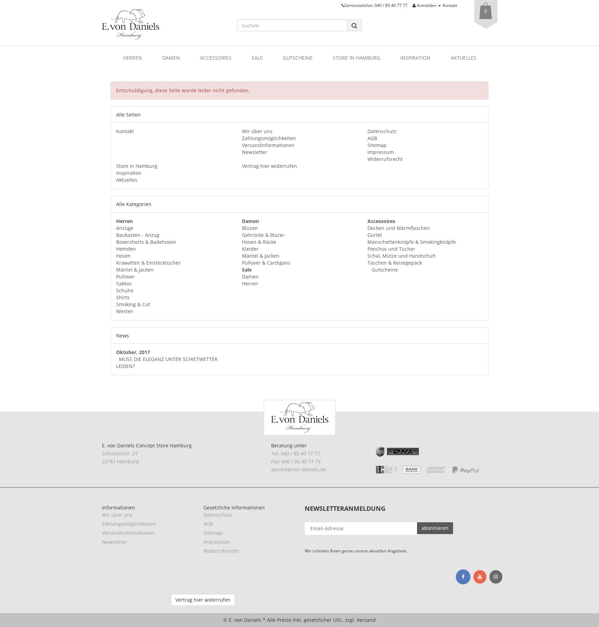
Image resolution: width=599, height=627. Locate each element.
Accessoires (216, 57)
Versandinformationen (268, 145)
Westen (124, 311)
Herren (132, 57)
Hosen (123, 255)
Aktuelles (463, 57)
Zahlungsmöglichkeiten (269, 138)
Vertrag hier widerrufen (269, 166)
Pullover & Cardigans (266, 262)
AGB (372, 138)
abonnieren (435, 528)
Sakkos (124, 283)
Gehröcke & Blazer (263, 235)
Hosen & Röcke (259, 242)
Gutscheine (298, 57)
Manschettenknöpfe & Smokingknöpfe (411, 242)
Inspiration (415, 57)
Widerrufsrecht (385, 159)
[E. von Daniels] (164, 24)
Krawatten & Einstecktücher (148, 262)
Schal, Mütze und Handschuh (401, 255)
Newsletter (254, 152)
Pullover (125, 276)
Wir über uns (257, 131)
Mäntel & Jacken (135, 269)
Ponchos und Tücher (391, 249)
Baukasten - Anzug (137, 235)
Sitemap (377, 145)
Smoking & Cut (133, 304)
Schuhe (124, 290)
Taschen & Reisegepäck (394, 262)
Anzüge (124, 228)
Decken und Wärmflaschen (398, 228)
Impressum (380, 152)
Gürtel (374, 235)
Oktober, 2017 (133, 352)
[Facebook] (463, 576)
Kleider (250, 249)
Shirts (123, 297)
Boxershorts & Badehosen (146, 242)
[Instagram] (495, 577)
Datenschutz (382, 131)
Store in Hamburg (356, 57)
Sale (257, 57)
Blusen (250, 228)
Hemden (126, 249)
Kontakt (450, 5)
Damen (171, 57)
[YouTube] (480, 577)
